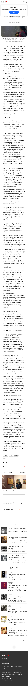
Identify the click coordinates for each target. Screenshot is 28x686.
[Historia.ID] (4, 1)
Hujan (11, 455)
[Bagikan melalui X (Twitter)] (6, 462)
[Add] (14, 31)
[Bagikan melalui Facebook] (3, 462)
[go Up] (14, 647)
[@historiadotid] (8, 679)
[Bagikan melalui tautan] (9, 462)
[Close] (26, 5)
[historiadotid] (2, 679)
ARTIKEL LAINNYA (14, 567)
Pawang (16, 455)
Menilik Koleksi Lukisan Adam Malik (13, 491)
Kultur (4, 458)
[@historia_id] (5, 679)
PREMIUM (14, 524)
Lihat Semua (22, 472)
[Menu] (26, 2)
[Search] (24, 1)
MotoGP (5, 455)
